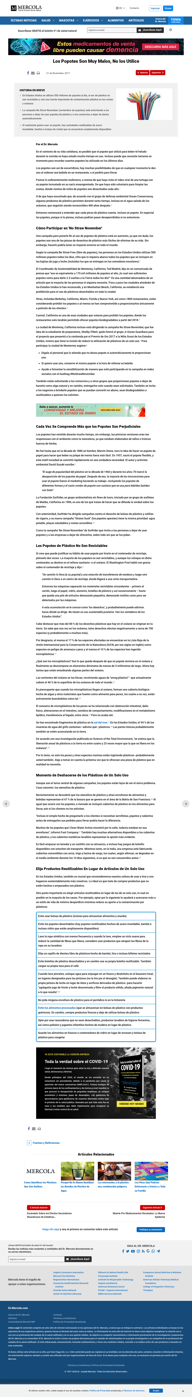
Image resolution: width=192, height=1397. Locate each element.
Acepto (156, 1391)
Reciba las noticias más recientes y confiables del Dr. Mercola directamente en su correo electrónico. (50, 1250)
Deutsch (121, 13)
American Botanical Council (111, 1286)
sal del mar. (101, 722)
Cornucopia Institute (108, 1276)
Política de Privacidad (100, 1391)
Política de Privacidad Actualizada (69, 1322)
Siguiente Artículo (152, 1207)
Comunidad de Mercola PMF (21, 1322)
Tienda (176, 20)
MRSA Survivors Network (110, 1294)
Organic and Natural (107, 1283)
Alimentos (116, 20)
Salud (46, 20)
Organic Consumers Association (68, 1272)
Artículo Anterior (39, 1207)
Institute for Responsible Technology (115, 1279)
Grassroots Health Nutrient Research (70, 1285)
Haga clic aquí (50, 1229)
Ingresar (155, 8)
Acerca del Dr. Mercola (160, 20)
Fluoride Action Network (64, 1290)
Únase (168, 8)
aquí (67, 1352)
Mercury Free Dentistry (64, 1276)
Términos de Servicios (133, 1391)
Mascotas (67, 20)
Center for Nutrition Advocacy (67, 1294)
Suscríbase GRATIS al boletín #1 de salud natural (47, 30)
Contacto (57, 1315)
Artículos (136, 20)
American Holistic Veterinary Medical (161, 1281)
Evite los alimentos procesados (57, 1007)
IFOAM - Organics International (113, 1290)
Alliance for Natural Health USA (113, 1272)
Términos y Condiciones (64, 1318)
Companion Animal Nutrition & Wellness (162, 1274)
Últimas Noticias (24, 20)
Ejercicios (91, 20)
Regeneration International (66, 1279)
